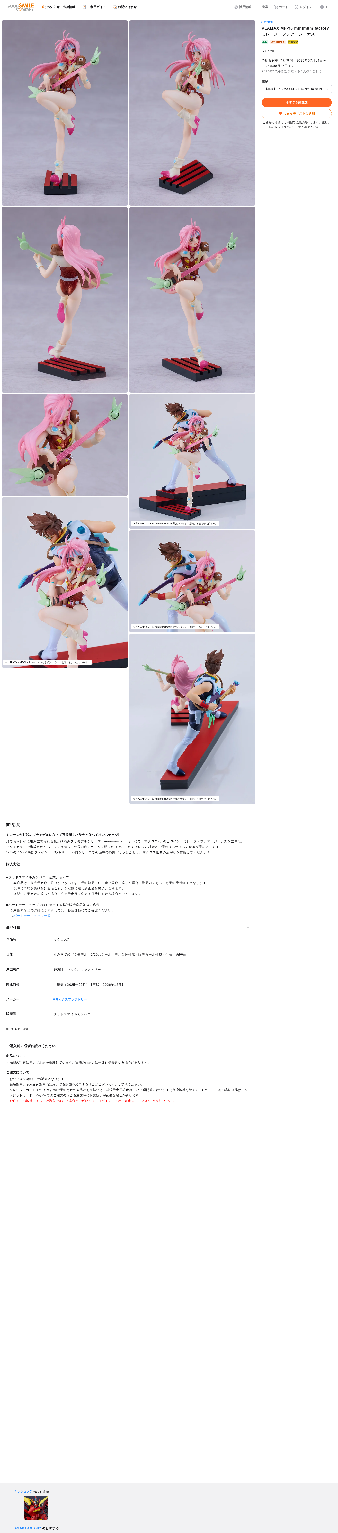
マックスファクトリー (71, 999)
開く (263, 89)
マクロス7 (268, 22)
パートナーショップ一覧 (32, 915)
